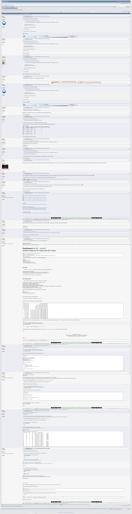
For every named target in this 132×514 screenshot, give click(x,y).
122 (47, 12)
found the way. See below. (42, 326)
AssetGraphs (59, 343)
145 (76, 12)
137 (66, 12)
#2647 (129, 116)
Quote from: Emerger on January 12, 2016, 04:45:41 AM (30, 183)
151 (83, 12)
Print (129, 12)
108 (30, 12)
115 (38, 12)
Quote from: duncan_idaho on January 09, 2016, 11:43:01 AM (30, 109)
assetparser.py (100, 343)
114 (37, 12)
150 (82, 12)
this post (38, 240)
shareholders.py (105, 343)
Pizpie (3, 38)
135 (63, 12)
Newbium (51, 343)
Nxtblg (3, 16)
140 (70, 12)
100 (20, 12)
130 (57, 12)
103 (24, 12)
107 (29, 12)
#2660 (129, 448)
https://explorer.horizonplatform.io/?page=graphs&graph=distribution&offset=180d (35, 207)
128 (54, 12)
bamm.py (120, 343)
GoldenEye (4, 116)
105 (26, 12)
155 (88, 12)
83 (5, 12)
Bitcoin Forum (4, 506)
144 (74, 12)
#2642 (129, 39)
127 (53, 12)
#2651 (129, 173)
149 (81, 12)
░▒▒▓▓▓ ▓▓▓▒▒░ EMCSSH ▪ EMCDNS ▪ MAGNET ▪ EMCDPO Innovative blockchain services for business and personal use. (45, 179)
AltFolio (23, 343)
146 (77, 12)
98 (18, 12)
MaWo (3, 345)
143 (73, 12)
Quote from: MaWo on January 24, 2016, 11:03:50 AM (29, 450)
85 (7, 12)
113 (36, 12)
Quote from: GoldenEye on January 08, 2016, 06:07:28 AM (31, 60)
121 (46, 12)
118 (42, 12)
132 (59, 12)
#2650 (129, 160)
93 (14, 12)
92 (13, 12)
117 (41, 12)
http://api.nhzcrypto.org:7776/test (44, 418)
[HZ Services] (3, 351)
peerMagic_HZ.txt (39, 298)
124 (49, 12)
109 (31, 12)
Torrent (13, 6)
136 (65, 12)
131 (58, 12)
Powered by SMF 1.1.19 (61, 512)
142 (72, 12)
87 (9, 12)
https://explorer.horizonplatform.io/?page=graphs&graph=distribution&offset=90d (34, 200)
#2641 (129, 16)
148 (79, 12)
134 (62, 12)
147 (78, 12)
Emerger (3, 173)
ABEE (77, 343)
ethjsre (31, 219)
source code (28, 260)
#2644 (129, 76)
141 (71, 12)
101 (22, 12)
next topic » (128, 11)
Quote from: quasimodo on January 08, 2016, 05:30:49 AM (32, 61)
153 (86, 12)
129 (56, 12)
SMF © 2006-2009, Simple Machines (69, 512)
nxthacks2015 (74, 343)
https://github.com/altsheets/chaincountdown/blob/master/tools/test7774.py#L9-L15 (48, 484)
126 (52, 12)
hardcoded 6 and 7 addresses (50, 329)
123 (48, 12)
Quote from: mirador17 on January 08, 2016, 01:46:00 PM (30, 18)
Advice (94, 343)
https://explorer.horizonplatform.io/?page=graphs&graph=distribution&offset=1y (34, 208)
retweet (26, 337)
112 (35, 12)
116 (40, 12)
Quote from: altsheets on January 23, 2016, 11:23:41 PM (30, 347)
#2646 (129, 107)
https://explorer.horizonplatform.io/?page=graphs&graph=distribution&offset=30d (34, 197)
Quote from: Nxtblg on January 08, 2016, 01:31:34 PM (30, 59)
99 (19, 12)
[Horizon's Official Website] (3, 26)
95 (16, 12)
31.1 (11, 6)
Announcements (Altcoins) (19, 506)
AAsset (32, 343)
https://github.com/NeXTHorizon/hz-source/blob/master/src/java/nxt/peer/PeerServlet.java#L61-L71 (37, 463)
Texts (128, 343)
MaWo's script (25, 326)
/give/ (33, 219)
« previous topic (124, 11)
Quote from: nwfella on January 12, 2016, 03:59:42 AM (30, 150)
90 (11, 12)
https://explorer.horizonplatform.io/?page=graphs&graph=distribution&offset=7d (34, 195)
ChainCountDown (27, 219)
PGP (126, 343)
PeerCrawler (123, 343)
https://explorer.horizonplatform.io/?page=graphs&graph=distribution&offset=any (34, 204)
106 (28, 12)
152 (84, 12)
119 (43, 12)
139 (68, 12)
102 (23, 12)
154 (87, 12)
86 (8, 12)
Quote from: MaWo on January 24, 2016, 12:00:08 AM (29, 383)
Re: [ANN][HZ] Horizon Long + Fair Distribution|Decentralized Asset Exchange (36, 16)
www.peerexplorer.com (30, 269)
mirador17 (3, 56)
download (36, 257)
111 (34, 12)
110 (33, 12)
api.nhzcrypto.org (39, 322)
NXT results (28, 261)
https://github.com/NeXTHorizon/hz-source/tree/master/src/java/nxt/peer (32, 460)
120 (44, 12)
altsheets (3, 192)
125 (51, 12)
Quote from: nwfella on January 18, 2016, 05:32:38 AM (30, 231)
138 (67, 12)
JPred (3, 159)
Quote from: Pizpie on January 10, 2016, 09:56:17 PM (29, 118)
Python (31, 257)
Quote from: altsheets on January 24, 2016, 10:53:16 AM (30, 412)
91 (12, 12)
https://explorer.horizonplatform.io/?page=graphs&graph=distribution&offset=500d (35, 209)
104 (25, 12)
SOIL (91, 343)
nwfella (3, 138)
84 (6, 12)
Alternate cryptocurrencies (10, 506)
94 (15, 12)
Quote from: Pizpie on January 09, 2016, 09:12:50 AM (29, 58)
